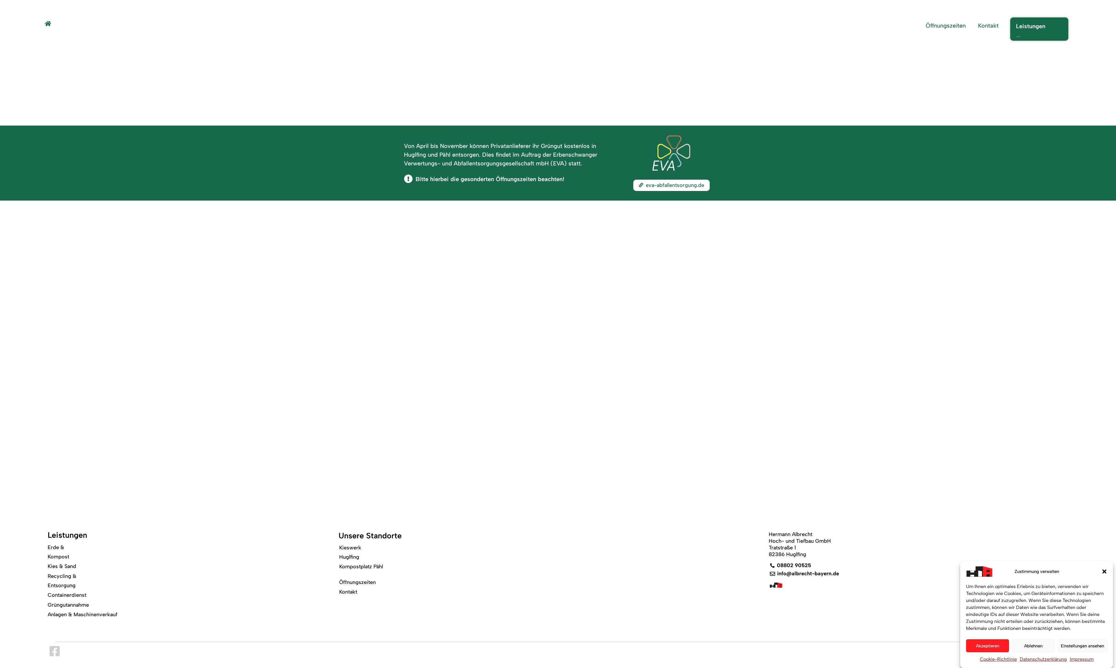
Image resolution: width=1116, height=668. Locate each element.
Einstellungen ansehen (1082, 646)
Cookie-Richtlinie (998, 659)
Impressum (1082, 659)
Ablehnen (1033, 646)
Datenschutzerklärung (1043, 659)
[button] (1104, 571)
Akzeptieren (987, 646)
